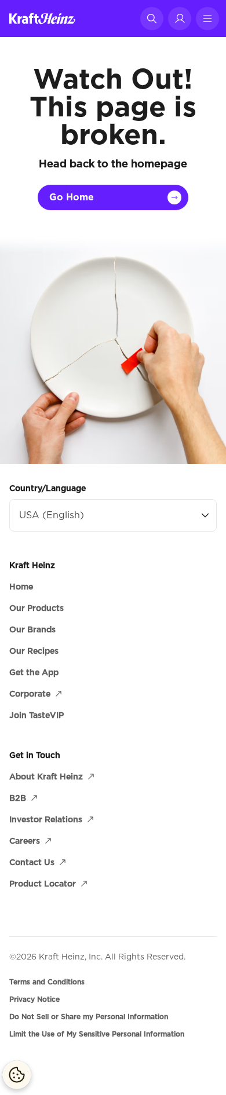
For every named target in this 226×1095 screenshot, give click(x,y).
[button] (151, 18)
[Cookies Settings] (16, 1074)
